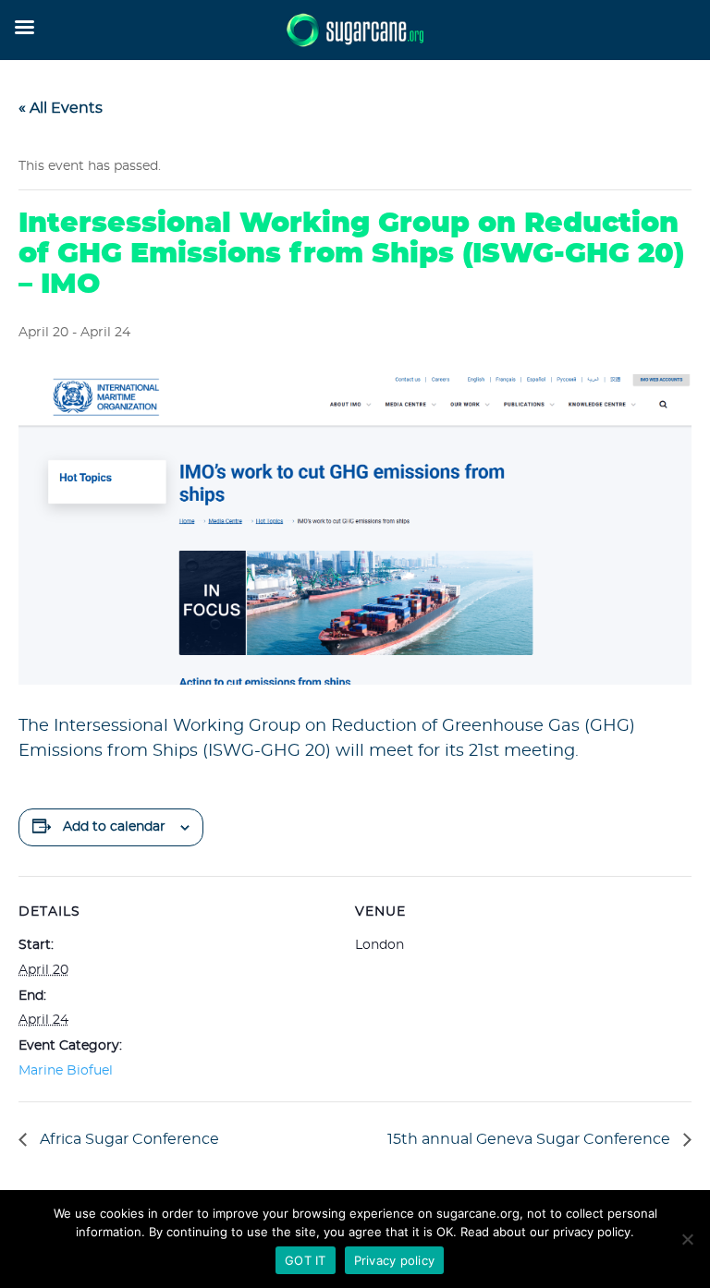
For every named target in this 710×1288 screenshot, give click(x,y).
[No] (687, 1239)
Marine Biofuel (65, 1070)
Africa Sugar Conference (127, 1139)
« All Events (60, 108)
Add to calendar (114, 826)
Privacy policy (394, 1260)
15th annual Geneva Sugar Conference (530, 1139)
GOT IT (305, 1260)
